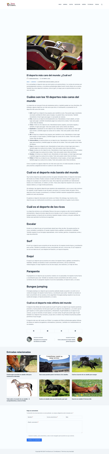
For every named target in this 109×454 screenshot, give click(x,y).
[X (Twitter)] (47, 331)
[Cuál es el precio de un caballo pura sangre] (87, 363)
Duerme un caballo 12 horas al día (81, 399)
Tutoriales (90, 4)
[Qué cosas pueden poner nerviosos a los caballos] (54, 363)
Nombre (30, 417)
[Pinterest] (61, 331)
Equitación (77, 4)
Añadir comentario (33, 422)
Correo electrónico (52, 417)
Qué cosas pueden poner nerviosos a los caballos (53, 374)
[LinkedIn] (75, 331)
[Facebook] (34, 331)
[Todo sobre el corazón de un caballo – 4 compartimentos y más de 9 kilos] (22, 388)
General (65, 4)
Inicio (60, 4)
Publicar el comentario (34, 440)
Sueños (84, 4)
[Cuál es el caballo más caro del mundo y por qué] (54, 388)
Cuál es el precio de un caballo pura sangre (84, 374)
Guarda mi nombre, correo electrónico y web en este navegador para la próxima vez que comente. (51, 435)
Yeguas (97, 4)
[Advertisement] (54, 20)
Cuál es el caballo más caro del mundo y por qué (53, 399)
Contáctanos (57, 451)
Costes (71, 4)
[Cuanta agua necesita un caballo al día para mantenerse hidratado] (22, 363)
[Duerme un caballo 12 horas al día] (87, 388)
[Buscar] (101, 4)
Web (67, 417)
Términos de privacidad (67, 451)
